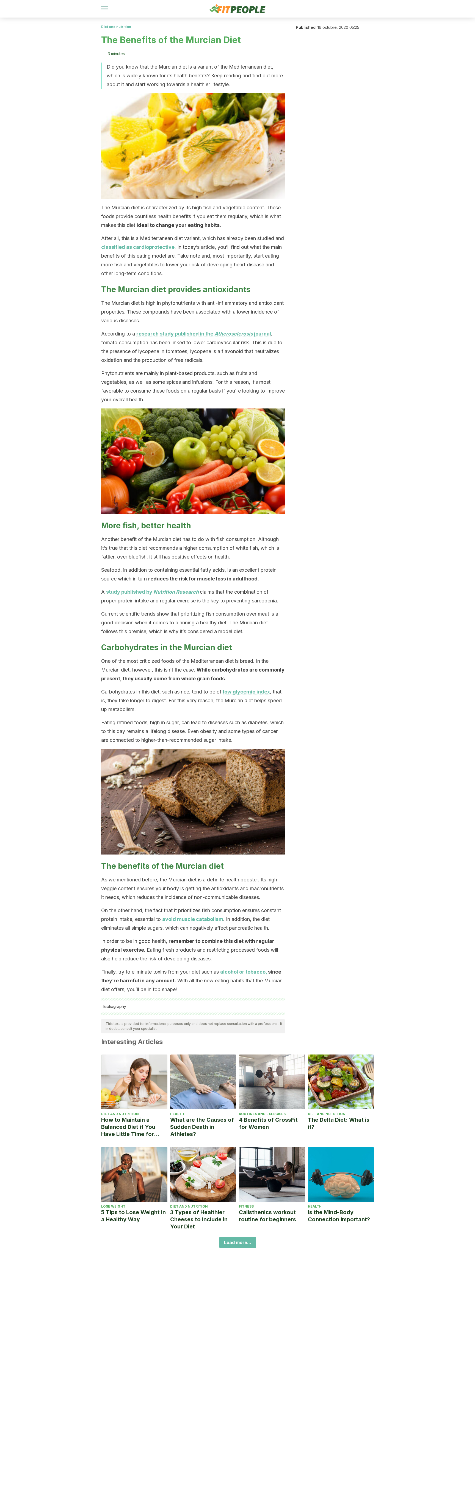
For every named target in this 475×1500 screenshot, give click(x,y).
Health (177, 1114)
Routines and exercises (262, 1114)
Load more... (237, 1242)
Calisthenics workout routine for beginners (267, 1216)
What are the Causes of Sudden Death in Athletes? (202, 1126)
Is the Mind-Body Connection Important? (339, 1216)
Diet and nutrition (116, 27)
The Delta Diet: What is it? (338, 1123)
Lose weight (113, 1206)
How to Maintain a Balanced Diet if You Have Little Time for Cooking (128, 1127)
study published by (152, 592)
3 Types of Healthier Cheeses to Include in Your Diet (199, 1219)
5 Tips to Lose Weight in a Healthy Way (133, 1216)
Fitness (246, 1206)
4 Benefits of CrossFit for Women (268, 1123)
